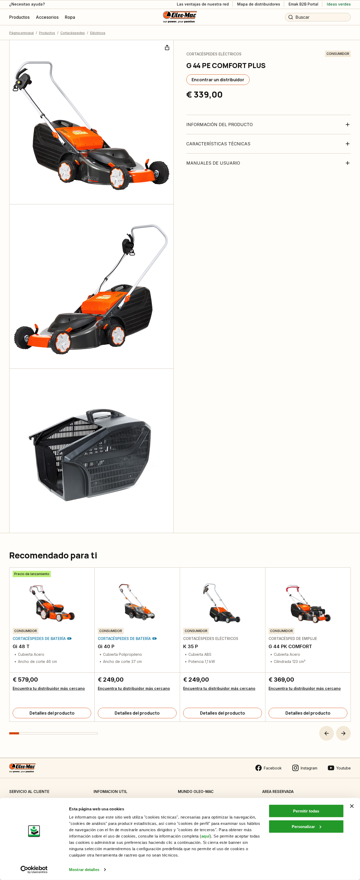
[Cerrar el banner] (352, 806)
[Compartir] (166, 47)
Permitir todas (306, 811)
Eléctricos (97, 33)
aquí (205, 836)
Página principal (21, 33)
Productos (47, 33)
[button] (326, 733)
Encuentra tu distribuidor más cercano (49, 688)
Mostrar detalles (84, 869)
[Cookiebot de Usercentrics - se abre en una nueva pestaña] (34, 870)
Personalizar (303, 826)
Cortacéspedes (72, 33)
